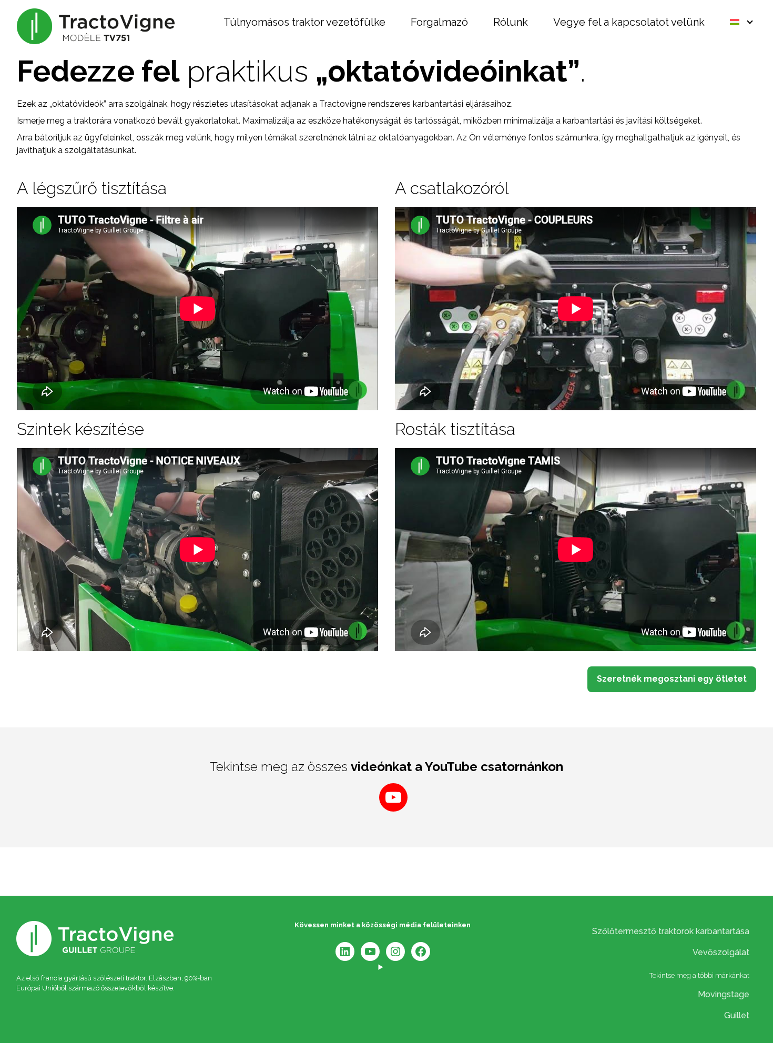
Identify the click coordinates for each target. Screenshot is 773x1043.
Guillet (736, 1015)
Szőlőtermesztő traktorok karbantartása (670, 931)
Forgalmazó (439, 22)
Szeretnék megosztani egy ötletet (672, 679)
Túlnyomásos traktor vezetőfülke (304, 22)
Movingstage (723, 994)
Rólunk (510, 22)
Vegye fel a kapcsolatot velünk (629, 22)
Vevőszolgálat (721, 952)
